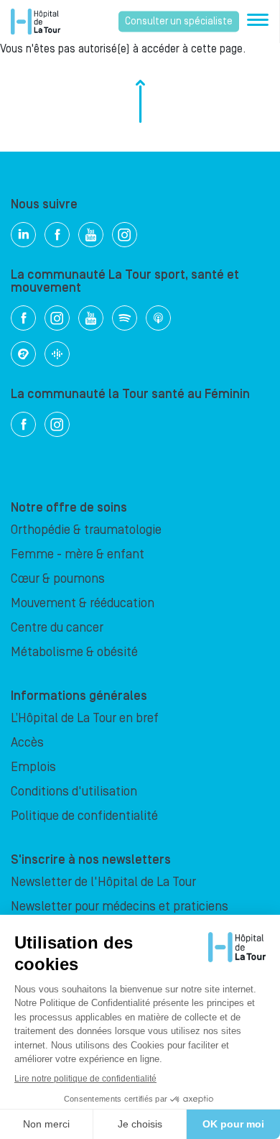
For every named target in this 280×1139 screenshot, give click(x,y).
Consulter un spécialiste (179, 21)
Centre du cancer (57, 627)
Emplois (33, 767)
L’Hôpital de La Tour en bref (85, 718)
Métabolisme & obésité (74, 652)
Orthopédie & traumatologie (86, 530)
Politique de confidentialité (84, 816)
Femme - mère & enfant (77, 554)
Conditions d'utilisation (74, 791)
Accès (27, 742)
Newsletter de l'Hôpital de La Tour (103, 882)
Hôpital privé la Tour (35, 21)
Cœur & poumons (58, 578)
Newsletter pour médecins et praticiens (119, 906)
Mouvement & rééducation (82, 603)
